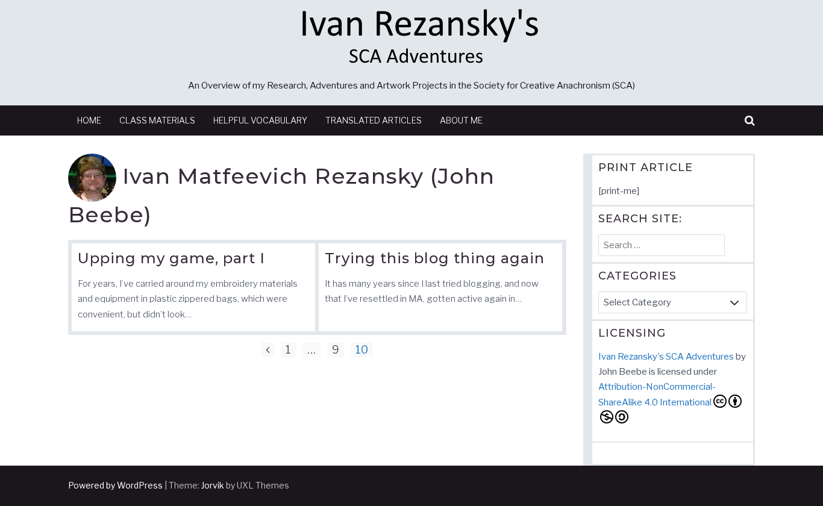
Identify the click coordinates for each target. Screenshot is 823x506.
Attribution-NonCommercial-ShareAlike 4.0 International (657, 394)
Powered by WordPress (115, 485)
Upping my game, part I (171, 258)
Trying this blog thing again (435, 258)
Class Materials (157, 120)
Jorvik (212, 485)
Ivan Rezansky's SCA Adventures (666, 356)
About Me (461, 120)
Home (89, 120)
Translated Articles (373, 120)
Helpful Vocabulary (260, 120)
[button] (750, 120)
